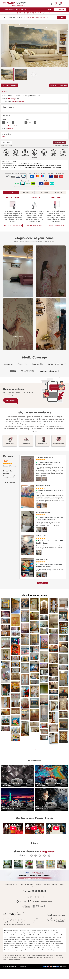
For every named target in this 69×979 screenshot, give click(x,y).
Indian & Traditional (49, 933)
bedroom (20, 165)
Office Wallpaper (49, 939)
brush (24, 165)
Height (26, 120)
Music (53, 937)
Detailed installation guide (56, 225)
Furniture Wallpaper (27, 948)
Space (56, 939)
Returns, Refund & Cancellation (31, 884)
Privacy (61, 884)
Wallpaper (58, 167)
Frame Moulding (12, 950)
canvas (29, 165)
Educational (45, 948)
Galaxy (28, 937)
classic (33, 165)
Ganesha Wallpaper (58, 943)
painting (20, 167)
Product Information (27, 192)
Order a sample (60, 142)
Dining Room (55, 946)
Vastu (34, 933)
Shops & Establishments (37, 939)
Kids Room (7, 933)
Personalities (37, 948)
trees (49, 167)
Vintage (30, 941)
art (11, 165)
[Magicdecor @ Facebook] (49, 855)
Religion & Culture (9, 939)
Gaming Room (46, 946)
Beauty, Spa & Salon (26, 935)
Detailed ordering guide (34, 225)
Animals (12, 935)
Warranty (35, 887)
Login (49, 9)
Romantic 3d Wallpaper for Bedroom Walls (40, 943)
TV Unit (44, 950)
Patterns (59, 937)
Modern (25, 950)
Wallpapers (12, 164)
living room (58, 165)
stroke (42, 167)
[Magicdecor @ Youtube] (31, 855)
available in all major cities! (34, 13)
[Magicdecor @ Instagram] (35, 855)
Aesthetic (14, 933)
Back (62, 17)
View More (34, 750)
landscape (51, 165)
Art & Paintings (20, 164)
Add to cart (6, 142)
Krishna (12, 946)
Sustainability (58, 192)
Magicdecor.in (13, 967)
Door (5, 950)
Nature (39, 164)
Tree (34, 935)
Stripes (14, 941)
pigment (29, 167)
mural (10, 167)
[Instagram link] (36, 891)
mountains (5, 167)
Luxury (20, 950)
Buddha (6, 946)
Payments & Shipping (12, 884)
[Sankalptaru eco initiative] (56, 919)
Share (5, 91)
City (5, 937)
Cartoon (56, 935)
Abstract (6, 935)
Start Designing (10, 400)
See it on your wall (59, 85)
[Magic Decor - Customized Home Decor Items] (14, 4)
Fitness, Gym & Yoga (55, 948)
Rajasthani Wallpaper (21, 943)
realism (34, 167)
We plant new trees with (56, 915)
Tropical (29, 933)
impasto (46, 165)
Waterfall (41, 941)
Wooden (35, 941)
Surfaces (20, 941)
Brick (51, 935)
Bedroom (26, 164)
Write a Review (9, 482)
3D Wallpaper (54, 931)
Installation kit (9, 128)
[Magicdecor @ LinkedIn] (44, 855)
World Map (40, 933)
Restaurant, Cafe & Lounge (22, 939)
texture (46, 167)
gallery (41, 165)
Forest (23, 937)
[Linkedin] (39, 891)
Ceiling (61, 935)
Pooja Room (37, 946)
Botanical (46, 935)
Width (4, 120)
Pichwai (39, 950)
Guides (11, 192)
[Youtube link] (33, 891)
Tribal (24, 941)
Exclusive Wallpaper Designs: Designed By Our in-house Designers (31, 931)
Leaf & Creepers (46, 937)
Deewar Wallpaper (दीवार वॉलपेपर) (53, 941)
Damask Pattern (12, 937)
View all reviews (43, 583)
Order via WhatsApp (9, 85)
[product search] (51, 4)
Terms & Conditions (50, 884)
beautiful (14, 165)
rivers (38, 167)
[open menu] (64, 4)
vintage (53, 167)
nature (13, 167)
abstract (8, 165)
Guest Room (7, 948)
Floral (18, 937)
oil (16, 167)
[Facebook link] (42, 891)
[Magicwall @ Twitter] (40, 855)
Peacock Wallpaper (9, 943)
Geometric (34, 937)
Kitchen (31, 946)
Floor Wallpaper (16, 948)
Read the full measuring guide (13, 225)
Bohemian (39, 935)
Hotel (39, 937)
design (37, 165)
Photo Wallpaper (52, 950)
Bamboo (18, 935)
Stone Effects (7, 941)
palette (25, 167)
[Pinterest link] (44, 891)
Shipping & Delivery (42, 192)
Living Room (33, 164)
